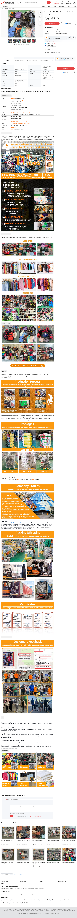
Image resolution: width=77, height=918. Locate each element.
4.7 (61, 60)
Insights (69, 909)
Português (18, 910)
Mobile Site (64, 909)
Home (2, 8)
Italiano (32, 910)
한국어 (48, 910)
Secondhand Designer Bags (7, 894)
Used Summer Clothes (42, 876)
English (10, 910)
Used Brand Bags (23, 881)
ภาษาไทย (58, 910)
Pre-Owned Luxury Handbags (20, 894)
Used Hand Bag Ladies (44, 899)
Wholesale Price (40, 909)
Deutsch (36, 910)
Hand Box (24, 899)
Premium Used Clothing (61, 881)
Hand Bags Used (66, 899)
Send (11, 816)
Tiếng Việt (66, 910)
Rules (75, 6)
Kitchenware (40, 881)
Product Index (59, 909)
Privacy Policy (56, 913)
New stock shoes (4, 876)
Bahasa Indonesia (72, 910)
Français (22, 910)
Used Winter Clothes (61, 876)
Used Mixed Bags (4, 881)
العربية (45, 910)
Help (55, 6)
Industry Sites (46, 909)
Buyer (49, 6)
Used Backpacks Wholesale (33, 894)
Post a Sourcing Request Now (36, 816)
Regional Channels (53, 909)
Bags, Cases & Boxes (8, 8)
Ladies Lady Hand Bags (55, 899)
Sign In (46, 52)
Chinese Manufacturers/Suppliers (24, 909)
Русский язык (28, 910)
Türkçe (62, 910)
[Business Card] (74, 63)
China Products (15, 909)
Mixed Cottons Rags (61, 879)
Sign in (74, 3)
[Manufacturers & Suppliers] (7, 2)
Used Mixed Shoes (4, 879)
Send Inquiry (52, 23)
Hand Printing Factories (33, 899)
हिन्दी (54, 910)
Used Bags (14, 8)
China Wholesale (33, 909)
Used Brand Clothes (23, 879)
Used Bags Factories (6, 899)
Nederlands (41, 910)
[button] (50, 60)
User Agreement (45, 913)
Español (14, 910)
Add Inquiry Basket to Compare (22, 44)
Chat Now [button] (69, 23)
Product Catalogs (18, 874)
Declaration (51, 913)
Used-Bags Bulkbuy (25, 902)
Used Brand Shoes (41, 879)
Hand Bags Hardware (15, 902)
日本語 (52, 910)
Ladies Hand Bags (5, 902)
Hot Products (9, 909)
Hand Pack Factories (16, 899)
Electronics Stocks (23, 876)
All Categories (5, 6)
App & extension (62, 6)
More (2, 905)
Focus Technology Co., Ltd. (30, 913)
